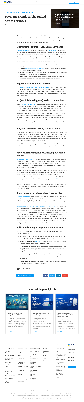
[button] (45, 275)
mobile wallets (53, 50)
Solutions (20, 345)
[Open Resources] (56, 2)
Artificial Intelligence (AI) (28, 104)
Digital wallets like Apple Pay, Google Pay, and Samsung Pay (34, 87)
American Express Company (65, 397)
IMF (57, 179)
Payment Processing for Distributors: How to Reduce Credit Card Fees (66, 315)
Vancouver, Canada (25, 393)
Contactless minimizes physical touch (34, 68)
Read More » (10, 331)
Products (7, 345)
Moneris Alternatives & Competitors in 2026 (15, 314)
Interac (44, 395)
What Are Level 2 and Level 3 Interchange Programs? (42, 314)
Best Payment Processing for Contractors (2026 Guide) (60, 375)
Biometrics (38, 241)
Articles (57, 345)
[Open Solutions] (40, 2)
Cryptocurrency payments (24, 159)
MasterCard (42, 397)
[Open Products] (31, 2)
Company (45, 345)
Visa (11, 397)
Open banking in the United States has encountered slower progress (36, 206)
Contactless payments (23, 50)
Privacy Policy (51, 390)
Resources (33, 345)
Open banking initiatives (24, 197)
